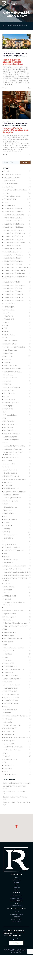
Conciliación (7, 384)
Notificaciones (8, 620)
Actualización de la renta (12, 177)
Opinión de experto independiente (14, 648)
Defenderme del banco (10, 415)
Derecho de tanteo (9, 427)
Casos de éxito (16, 882)
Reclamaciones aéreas (11, 688)
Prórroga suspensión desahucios (14, 669)
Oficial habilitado (9, 641)
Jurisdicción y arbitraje (11, 559)
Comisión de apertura (10, 365)
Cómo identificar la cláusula (12, 372)
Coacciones (7, 359)
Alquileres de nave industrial (12, 196)
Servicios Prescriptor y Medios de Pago (16, 716)
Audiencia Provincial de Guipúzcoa (14, 233)
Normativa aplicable (10, 617)
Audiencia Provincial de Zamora (13, 297)
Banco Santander (9, 319)
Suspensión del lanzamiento (12, 725)
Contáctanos (15, 943)
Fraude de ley (8, 510)
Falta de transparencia (11, 501)
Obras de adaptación (10, 632)
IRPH (5, 553)
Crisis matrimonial (9, 399)
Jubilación (7, 556)
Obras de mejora (9, 635)
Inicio (16, 877)
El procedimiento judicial (11, 476)
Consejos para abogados (12, 387)
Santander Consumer (10, 710)
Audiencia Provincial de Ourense (13, 261)
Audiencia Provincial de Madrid (13, 252)
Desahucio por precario (11, 457)
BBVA (5, 328)
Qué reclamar (8, 682)
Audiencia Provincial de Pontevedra (14, 270)
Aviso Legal (7, 949)
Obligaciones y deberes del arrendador (15, 623)
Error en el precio (9, 482)
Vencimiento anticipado (11, 759)
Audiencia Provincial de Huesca (13, 236)
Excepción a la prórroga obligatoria (15, 491)
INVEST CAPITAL (16, 916)
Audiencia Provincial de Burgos (13, 221)
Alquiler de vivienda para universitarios (15, 190)
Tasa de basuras (9, 734)
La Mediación (8, 590)
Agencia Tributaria (9, 180)
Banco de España (9, 307)
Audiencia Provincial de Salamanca (14, 273)
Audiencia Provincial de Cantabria (14, 224)
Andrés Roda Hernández (20, 57)
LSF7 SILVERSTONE (10, 596)
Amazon (6, 202)
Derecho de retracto (10, 424)
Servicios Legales (16, 880)
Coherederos (7, 362)
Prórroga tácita (9, 672)
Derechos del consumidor (11, 433)
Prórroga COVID (9, 663)
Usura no (6, 756)
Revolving (7, 706)
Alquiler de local (8, 187)
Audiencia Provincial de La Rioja (13, 239)
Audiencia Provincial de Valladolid (14, 294)
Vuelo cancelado (9, 765)
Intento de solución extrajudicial (13, 550)
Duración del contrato (10, 470)
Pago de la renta (9, 651)
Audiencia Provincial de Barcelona (14, 215)
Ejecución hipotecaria (10, 473)
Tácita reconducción (10, 728)
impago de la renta (10, 544)
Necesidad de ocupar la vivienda (14, 610)
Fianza (6, 504)
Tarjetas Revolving (9, 731)
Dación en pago (8, 409)
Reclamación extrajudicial (11, 685)
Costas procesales (9, 393)
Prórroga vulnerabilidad (11, 675)
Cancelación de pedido (11, 341)
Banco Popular (8, 316)
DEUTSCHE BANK (9, 464)
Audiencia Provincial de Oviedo (13, 264)
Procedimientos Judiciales (16, 895)
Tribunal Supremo (9, 740)
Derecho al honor (9, 421)
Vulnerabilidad (8, 768)
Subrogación (8, 722)
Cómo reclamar (9, 375)
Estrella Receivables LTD (11, 488)
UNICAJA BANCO (9, 744)
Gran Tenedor (8, 525)
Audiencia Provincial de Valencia (13, 291)
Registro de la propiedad (11, 697)
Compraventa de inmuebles (16, 898)
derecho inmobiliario (10, 430)
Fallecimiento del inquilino (11, 495)
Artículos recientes (9, 205)
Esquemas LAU (8, 485)
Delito (5, 418)
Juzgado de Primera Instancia (13, 569)
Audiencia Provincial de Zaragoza (14, 300)
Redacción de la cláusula (11, 694)
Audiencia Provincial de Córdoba (14, 227)
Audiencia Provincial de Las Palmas (14, 242)
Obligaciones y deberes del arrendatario (16, 626)
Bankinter (6, 325)
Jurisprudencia (8, 563)
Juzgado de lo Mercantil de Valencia (15, 566)
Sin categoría (8, 719)
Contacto (16, 889)
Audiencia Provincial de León (12, 245)
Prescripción (7, 660)
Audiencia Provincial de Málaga (13, 255)
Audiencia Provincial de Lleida (12, 249)
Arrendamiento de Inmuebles (16, 900)
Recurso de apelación (10, 691)
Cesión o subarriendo (10, 350)
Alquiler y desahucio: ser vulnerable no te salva (16, 783)
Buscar (25, 162)
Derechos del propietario (11, 440)
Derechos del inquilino (10, 437)
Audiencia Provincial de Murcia (13, 258)
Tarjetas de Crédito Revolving (16, 905)
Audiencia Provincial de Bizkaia (13, 218)
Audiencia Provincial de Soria (12, 282)
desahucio (7, 443)
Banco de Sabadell (9, 310)
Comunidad (7, 381)
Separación (7, 713)
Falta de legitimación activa (12, 498)
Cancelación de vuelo (10, 344)
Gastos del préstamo (10, 519)
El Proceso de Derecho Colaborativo (15, 479)
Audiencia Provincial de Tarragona (14, 285)
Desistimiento (8, 460)
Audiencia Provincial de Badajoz (13, 211)
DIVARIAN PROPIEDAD (16, 919)
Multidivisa (7, 607)
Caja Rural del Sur (9, 334)
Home (3, 25)
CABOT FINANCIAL (16, 921)
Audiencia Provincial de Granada (13, 230)
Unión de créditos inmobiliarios (13, 747)
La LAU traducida (9, 587)
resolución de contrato (11, 703)
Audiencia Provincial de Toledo (13, 288)
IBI (4, 541)
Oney (5, 645)
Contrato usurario (9, 390)
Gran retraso (8, 522)
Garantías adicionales (10, 513)
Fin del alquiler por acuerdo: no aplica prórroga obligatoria (12, 61)
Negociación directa (10, 614)
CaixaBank (7, 331)
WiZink (6, 771)
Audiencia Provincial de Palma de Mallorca (14, 53)
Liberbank (6, 593)
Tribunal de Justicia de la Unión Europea (16, 737)
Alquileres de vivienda (8, 52)
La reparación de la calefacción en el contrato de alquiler (15, 130)
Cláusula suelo (8, 356)
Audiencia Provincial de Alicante (13, 208)
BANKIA (6, 322)
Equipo (16, 885)
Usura (5, 753)
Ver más (4, 88)
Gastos (6, 516)
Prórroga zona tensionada (12, 679)
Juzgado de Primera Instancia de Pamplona (17, 575)
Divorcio (6, 467)
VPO (5, 762)
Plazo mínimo (8, 654)
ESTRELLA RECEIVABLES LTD (16, 914)
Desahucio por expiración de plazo (12, 55)
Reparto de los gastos (11, 700)
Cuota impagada (9, 406)
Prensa (6, 657)
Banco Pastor (8, 313)
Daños (6, 412)
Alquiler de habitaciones (11, 184)
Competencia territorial (11, 378)
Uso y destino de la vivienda (12, 750)
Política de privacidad (16, 949)
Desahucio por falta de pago (13, 449)
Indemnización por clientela (12, 547)
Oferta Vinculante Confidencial (13, 638)
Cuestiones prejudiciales (11, 402)
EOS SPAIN (16, 911)
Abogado (6, 171)
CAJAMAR (7, 337)
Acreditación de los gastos (12, 174)
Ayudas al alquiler (9, 303)
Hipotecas (7, 532)
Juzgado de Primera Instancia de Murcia (16, 572)
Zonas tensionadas (10, 774)
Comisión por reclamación (12, 368)
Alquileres (6, 193)
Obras (5, 629)
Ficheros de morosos (10, 507)
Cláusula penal (8, 353)
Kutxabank (7, 583)
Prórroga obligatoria (10, 666)
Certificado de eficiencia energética (14, 347)
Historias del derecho (10, 535)
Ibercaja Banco (8, 538)
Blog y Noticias (16, 887)
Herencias (7, 529)
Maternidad (7, 599)
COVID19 (6, 396)
